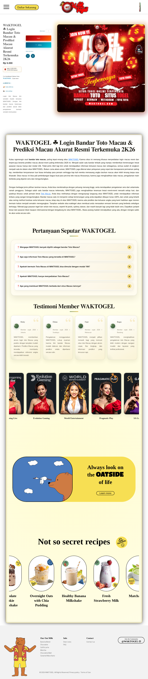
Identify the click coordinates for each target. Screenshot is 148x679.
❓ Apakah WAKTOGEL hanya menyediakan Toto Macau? (43, 276)
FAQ (64, 645)
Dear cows (67, 642)
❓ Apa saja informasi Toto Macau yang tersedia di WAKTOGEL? (46, 257)
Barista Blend (45, 642)
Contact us (90, 642)
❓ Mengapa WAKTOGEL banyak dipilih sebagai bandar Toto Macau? (48, 247)
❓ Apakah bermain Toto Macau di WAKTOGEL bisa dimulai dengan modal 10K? (53, 266)
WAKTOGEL (73, 159)
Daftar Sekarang (26, 7)
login (38, 38)
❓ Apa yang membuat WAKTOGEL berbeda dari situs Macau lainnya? (49, 286)
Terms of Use (85, 672)
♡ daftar (38, 45)
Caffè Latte (44, 647)
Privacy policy (74, 672)
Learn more (105, 493)
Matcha (43, 650)
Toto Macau (46, 194)
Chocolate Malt (46, 653)
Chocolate (44, 645)
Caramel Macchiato (47, 656)
